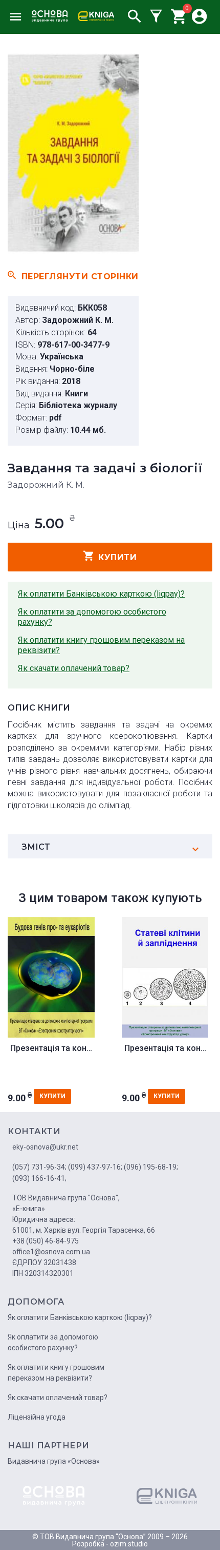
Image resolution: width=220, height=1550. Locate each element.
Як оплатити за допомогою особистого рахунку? (92, 617)
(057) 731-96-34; (39, 1167)
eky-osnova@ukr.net (45, 1147)
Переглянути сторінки (80, 276)
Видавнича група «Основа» (54, 1461)
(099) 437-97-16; (95, 1167)
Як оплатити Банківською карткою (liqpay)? (101, 594)
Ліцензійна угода (36, 1417)
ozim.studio (129, 1543)
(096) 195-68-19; (151, 1167)
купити (117, 557)
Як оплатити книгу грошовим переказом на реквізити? (101, 645)
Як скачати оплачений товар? (73, 668)
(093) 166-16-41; (39, 1178)
